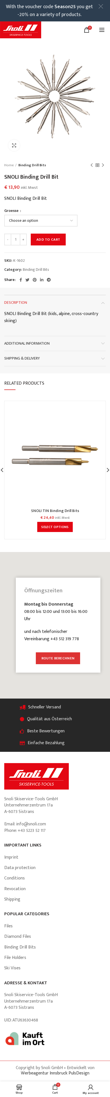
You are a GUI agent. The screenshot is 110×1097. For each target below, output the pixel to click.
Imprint (11, 857)
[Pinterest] (34, 279)
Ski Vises (12, 968)
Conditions (14, 878)
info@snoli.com (31, 824)
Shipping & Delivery (22, 358)
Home (9, 165)
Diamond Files (17, 936)
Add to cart (48, 239)
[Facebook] (21, 279)
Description (15, 302)
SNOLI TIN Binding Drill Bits (55, 510)
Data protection (20, 868)
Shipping (12, 899)
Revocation (15, 889)
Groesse (11, 211)
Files (8, 926)
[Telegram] (48, 279)
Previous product (91, 165)
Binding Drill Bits (32, 165)
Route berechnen (58, 658)
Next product (103, 165)
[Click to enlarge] (14, 145)
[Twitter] (27, 279)
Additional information (27, 343)
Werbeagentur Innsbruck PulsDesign (55, 1073)
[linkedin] (41, 279)
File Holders (15, 957)
